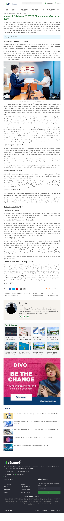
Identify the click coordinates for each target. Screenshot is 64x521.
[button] (32, 37)
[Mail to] (20, 289)
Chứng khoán (7, 484)
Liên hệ (58, 3)
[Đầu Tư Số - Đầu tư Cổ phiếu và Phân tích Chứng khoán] (11, 3)
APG (11, 283)
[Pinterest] (17, 289)
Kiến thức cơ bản (8, 486)
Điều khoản (44, 510)
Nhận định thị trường (24, 10)
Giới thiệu (37, 510)
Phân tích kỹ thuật (35, 10)
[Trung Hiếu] (11, 308)
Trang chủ (6, 10)
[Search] (39, 3)
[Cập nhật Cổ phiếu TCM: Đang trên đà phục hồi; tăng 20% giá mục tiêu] (39, 331)
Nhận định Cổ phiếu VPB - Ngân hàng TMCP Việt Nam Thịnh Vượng (17, 294)
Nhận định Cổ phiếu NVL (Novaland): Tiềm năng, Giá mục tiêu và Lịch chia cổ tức (36, 429)
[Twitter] (13, 289)
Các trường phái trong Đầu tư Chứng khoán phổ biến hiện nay (31, 445)
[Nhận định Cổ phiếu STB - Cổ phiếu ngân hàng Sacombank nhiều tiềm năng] (11, 346)
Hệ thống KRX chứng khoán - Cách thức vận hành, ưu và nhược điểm (33, 437)
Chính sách (52, 510)
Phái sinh (43, 10)
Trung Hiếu (23, 303)
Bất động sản (7, 489)
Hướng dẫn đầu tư (51, 10)
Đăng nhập (50, 3)
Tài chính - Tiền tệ (25, 492)
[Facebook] (10, 289)
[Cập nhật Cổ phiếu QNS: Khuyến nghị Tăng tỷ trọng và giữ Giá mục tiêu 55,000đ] (39, 346)
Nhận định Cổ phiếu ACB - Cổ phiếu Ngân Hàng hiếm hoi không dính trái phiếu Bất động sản (45, 295)
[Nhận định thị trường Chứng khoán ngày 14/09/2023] (11, 331)
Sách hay (6, 492)
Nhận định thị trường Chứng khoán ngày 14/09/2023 (10, 339)
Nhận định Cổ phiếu (26, 486)
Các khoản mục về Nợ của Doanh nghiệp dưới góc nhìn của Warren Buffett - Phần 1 (37, 413)
